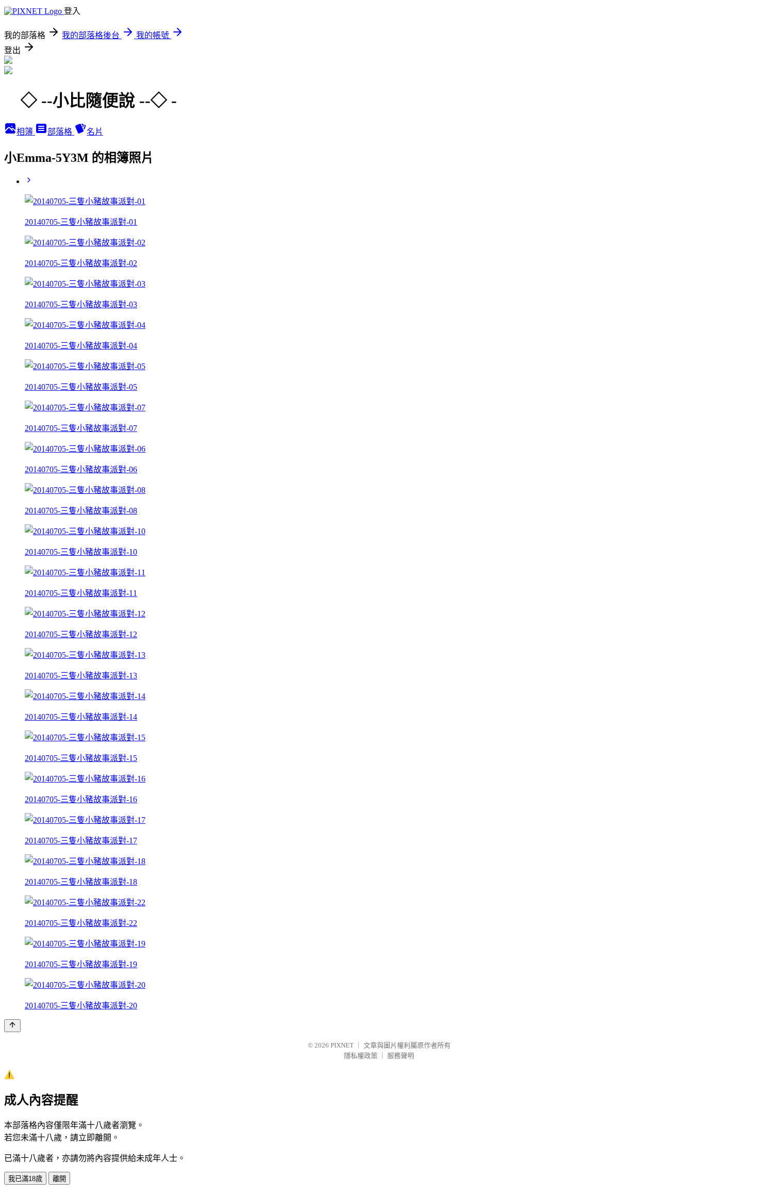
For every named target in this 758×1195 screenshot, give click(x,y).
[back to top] (12, 1025)
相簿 (26, 131)
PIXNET (342, 1045)
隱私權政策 (360, 1055)
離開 (59, 1179)
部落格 (60, 131)
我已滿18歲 (25, 1179)
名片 (95, 131)
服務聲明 (400, 1055)
